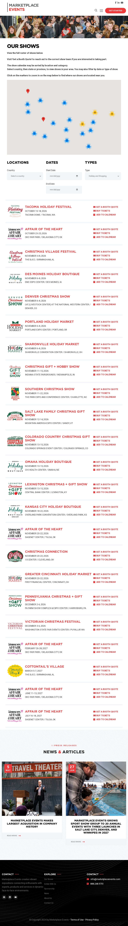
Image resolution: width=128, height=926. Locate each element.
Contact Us (48, 903)
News (46, 893)
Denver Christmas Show (47, 296)
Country (11, 170)
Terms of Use (77, 919)
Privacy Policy (92, 919)
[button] (43, 119)
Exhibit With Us (50, 884)
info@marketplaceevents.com (105, 879)
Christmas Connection (46, 551)
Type (87, 170)
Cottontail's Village (44, 666)
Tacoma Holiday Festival (48, 207)
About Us (48, 898)
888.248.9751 (97, 883)
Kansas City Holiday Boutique (53, 507)
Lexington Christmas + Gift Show (56, 484)
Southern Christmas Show (49, 389)
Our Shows (48, 879)
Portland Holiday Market (49, 322)
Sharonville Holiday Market (52, 344)
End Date (50, 184)
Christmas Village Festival (50, 251)
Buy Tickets (103, 210)
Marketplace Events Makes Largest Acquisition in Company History (32, 823)
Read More (12, 836)
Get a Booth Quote (107, 207)
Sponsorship (49, 889)
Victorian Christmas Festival (52, 621)
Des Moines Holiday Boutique (52, 274)
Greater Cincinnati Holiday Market (58, 574)
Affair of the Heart (43, 229)
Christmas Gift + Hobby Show (52, 366)
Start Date (51, 170)
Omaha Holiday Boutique (48, 462)
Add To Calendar (106, 214)
